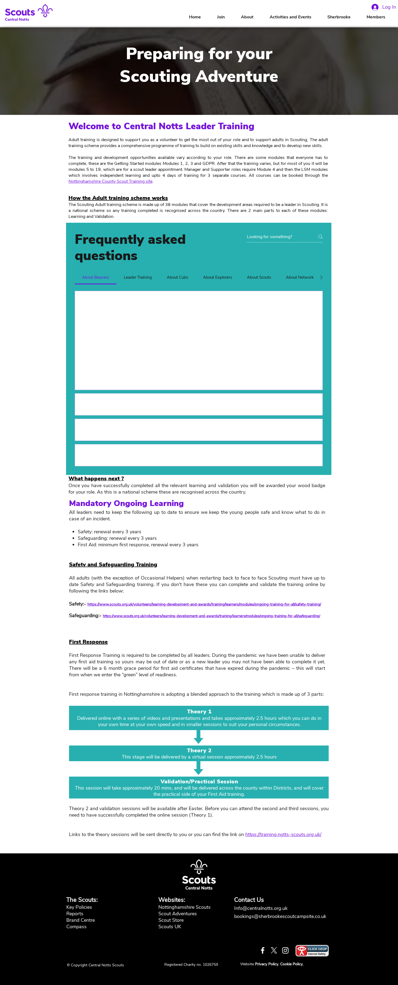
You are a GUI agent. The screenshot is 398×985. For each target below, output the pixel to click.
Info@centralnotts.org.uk (261, 908)
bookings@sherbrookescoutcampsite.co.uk (280, 916)
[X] (274, 950)
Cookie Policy (291, 964)
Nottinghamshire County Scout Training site (110, 181)
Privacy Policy (266, 964)
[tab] (95, 277)
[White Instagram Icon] (285, 950)
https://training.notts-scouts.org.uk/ (283, 834)
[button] (252, 17)
